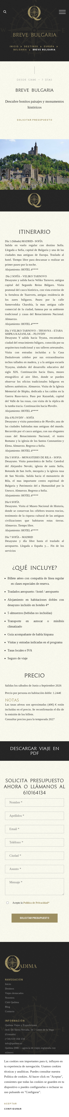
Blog (7, 1006)
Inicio (14, 46)
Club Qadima (12, 1002)
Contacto (9, 1011)
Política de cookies (15, 1076)
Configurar (13, 1109)
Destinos (9, 988)
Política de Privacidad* (36, 902)
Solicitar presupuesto (34, 918)
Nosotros (9, 997)
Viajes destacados (14, 993)
